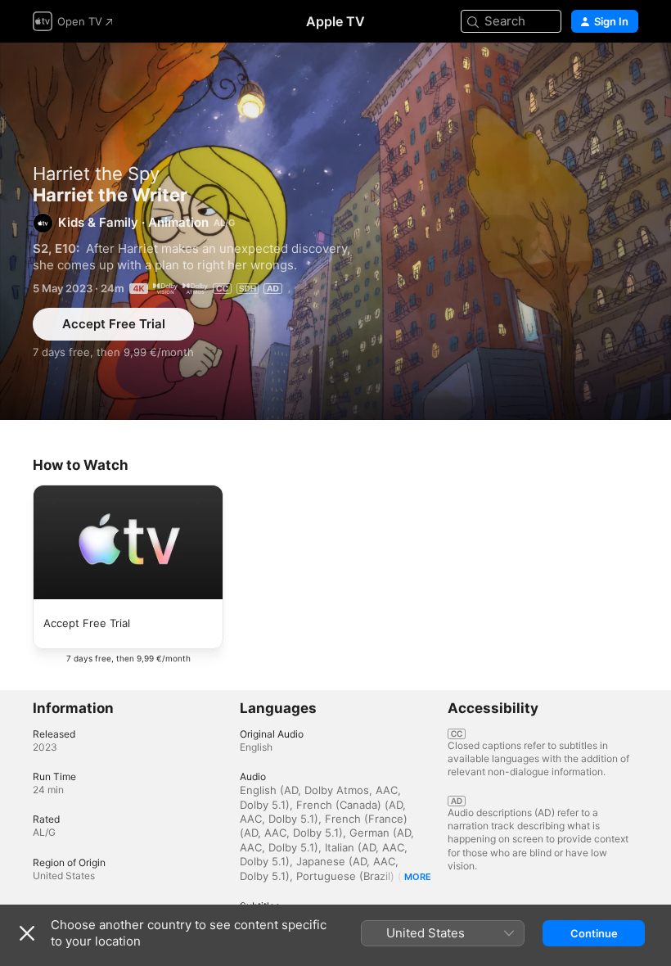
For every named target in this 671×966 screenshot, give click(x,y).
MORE (417, 876)
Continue (594, 933)
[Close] (27, 933)
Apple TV (335, 21)
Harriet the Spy (96, 173)
